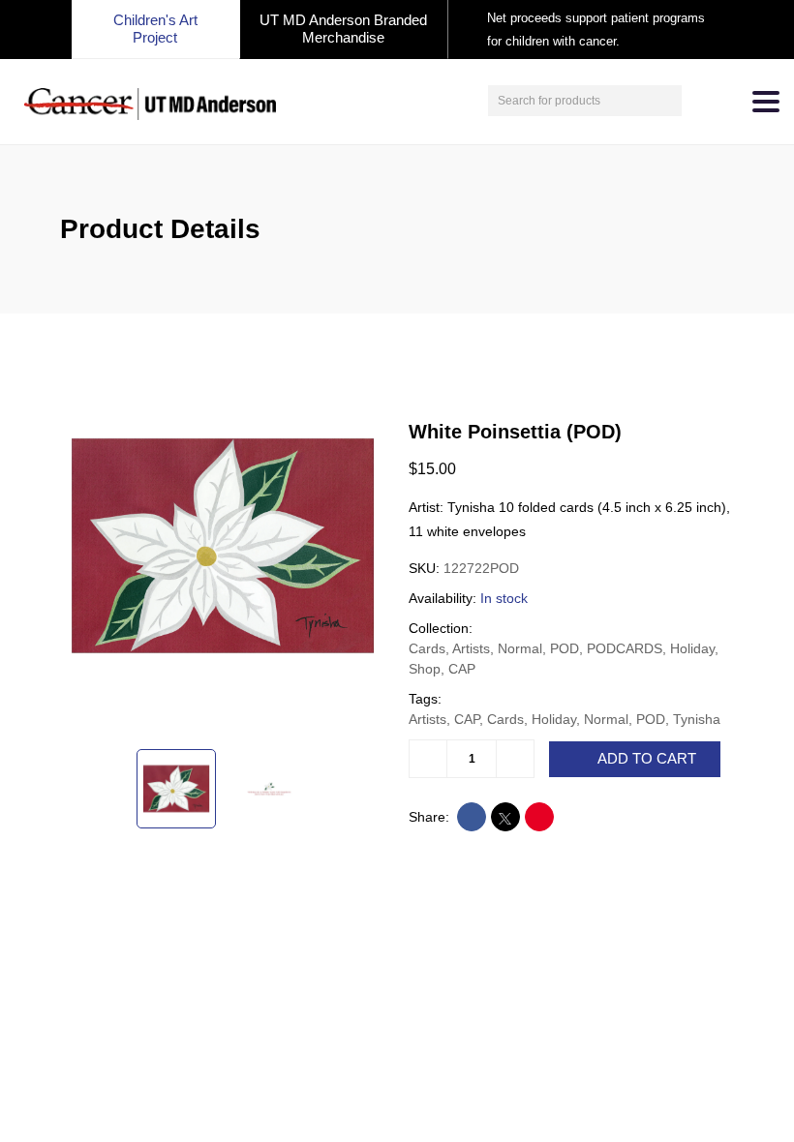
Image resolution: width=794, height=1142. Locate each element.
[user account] (699, 100)
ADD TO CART (646, 758)
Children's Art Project (155, 28)
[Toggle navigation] (765, 101)
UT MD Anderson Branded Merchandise (343, 28)
